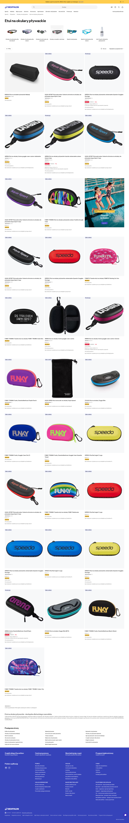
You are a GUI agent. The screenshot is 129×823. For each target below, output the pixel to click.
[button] (97, 104)
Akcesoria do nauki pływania (53, 733)
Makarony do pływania (51, 737)
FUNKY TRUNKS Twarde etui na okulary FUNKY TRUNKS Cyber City (24, 689)
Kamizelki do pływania (92, 742)
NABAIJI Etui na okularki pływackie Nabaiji (17, 94)
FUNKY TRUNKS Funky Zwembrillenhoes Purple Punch (21, 400)
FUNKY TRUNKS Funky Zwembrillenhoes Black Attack (101, 631)
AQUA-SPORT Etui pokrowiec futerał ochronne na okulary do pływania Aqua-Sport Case (63, 95)
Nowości (76, 11)
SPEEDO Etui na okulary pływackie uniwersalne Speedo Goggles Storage (104, 95)
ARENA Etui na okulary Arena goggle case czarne (59, 338)
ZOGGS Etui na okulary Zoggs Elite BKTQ (57, 631)
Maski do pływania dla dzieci (87, 40)
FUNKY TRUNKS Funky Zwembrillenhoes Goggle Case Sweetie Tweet (63, 456)
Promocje (69, 11)
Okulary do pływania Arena (12, 740)
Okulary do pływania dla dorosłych (12, 40)
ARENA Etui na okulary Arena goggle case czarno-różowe (102, 338)
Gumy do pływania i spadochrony (14, 742)
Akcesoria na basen (10, 737)
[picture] (24, 72)
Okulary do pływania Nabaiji (12, 733)
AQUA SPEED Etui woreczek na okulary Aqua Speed (60, 400)
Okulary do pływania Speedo (93, 733)
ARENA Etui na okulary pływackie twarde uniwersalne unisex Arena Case (63, 157)
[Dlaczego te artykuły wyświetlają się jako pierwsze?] (101, 48)
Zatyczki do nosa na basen (12, 744)
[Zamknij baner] (123, 2)
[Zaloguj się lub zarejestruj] (119, 7)
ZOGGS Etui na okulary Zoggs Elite (95, 400)
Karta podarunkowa (118, 11)
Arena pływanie (49, 742)
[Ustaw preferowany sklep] (111, 7)
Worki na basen (9, 735)
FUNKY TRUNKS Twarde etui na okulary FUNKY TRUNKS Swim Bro (24, 338)
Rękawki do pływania (91, 731)
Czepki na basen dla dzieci (93, 737)
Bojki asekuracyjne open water (53, 740)
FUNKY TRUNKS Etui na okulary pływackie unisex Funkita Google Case (64, 220)
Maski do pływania (72, 39)
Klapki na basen (90, 740)
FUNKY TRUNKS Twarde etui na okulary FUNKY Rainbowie (62, 512)
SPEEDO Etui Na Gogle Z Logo (93, 455)
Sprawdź (104, 223)
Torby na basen (49, 735)
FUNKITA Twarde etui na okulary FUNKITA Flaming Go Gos (102, 278)
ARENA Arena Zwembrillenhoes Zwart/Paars (18, 631)
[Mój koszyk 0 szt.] (122, 7)
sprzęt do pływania (22, 716)
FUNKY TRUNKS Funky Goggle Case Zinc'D (17, 455)
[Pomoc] (115, 7)
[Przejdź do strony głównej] (12, 7)
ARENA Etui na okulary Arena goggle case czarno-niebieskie (23, 156)
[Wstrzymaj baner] (120, 2)
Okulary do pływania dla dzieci (27, 40)
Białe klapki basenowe (51, 744)
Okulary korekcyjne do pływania (42, 40)
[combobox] (117, 48)
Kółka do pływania (10, 731)
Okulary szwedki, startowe (57, 39)
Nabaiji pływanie (49, 731)
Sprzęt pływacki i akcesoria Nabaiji (95, 735)
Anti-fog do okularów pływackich (102, 40)
